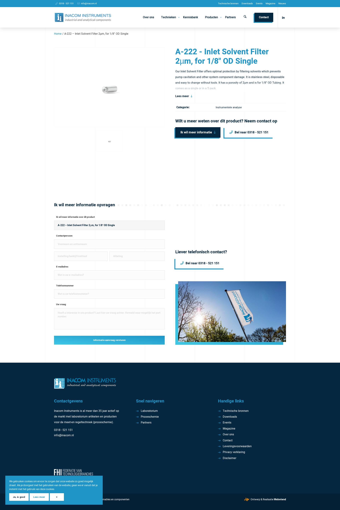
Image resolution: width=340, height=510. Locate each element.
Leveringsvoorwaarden (237, 446)
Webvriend (280, 499)
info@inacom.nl (89, 3)
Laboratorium (149, 411)
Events (259, 3)
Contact (228, 440)
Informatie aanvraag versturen (109, 340)
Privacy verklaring (234, 452)
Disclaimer (229, 458)
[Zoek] (245, 17)
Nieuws (282, 3)
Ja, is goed (19, 497)
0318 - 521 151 (66, 3)
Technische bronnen (228, 3)
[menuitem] (228, 3)
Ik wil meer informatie (196, 132)
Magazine (270, 3)
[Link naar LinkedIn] (283, 17)
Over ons (228, 434)
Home (58, 34)
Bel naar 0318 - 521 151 (251, 132)
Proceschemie (150, 417)
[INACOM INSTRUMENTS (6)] (83, 17)
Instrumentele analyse (229, 107)
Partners (146, 422)
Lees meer (182, 96)
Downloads (247, 3)
